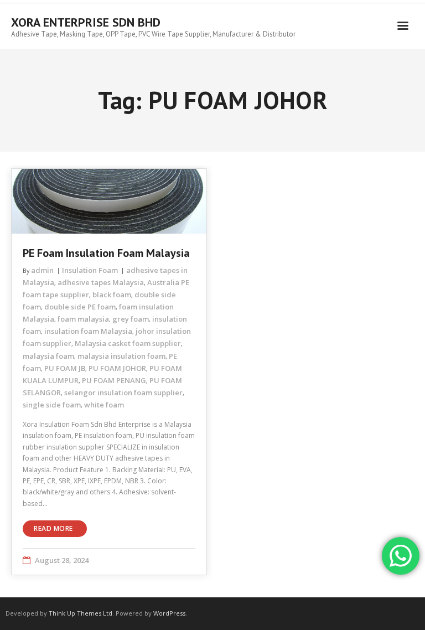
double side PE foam (80, 307)
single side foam (52, 405)
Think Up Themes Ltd (80, 613)
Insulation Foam (90, 270)
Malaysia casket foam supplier (128, 343)
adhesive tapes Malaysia (101, 282)
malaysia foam (48, 356)
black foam (111, 294)
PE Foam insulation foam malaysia (106, 253)
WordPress (169, 613)
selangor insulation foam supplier (123, 392)
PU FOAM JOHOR (117, 368)
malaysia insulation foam (121, 356)
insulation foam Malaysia (88, 331)
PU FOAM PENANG (114, 380)
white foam (104, 405)
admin (42, 270)
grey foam (130, 319)
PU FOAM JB (64, 368)
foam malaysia (83, 319)
